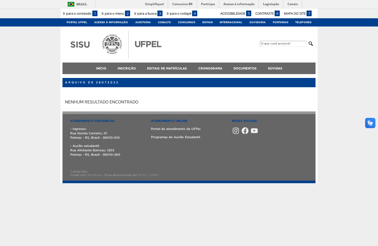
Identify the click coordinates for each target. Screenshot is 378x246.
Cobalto (164, 22)
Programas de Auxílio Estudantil (175, 137)
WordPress (95, 175)
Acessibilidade (235, 13)
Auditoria (143, 22)
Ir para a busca (147, 13)
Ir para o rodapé (181, 13)
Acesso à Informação (111, 22)
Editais (207, 22)
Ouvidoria (257, 22)
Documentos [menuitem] (245, 68)
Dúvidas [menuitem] (275, 68)
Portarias (280, 22)
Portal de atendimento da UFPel (175, 128)
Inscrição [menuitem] (127, 68)
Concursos (186, 22)
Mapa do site (297, 13)
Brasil (81, 4)
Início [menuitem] (101, 68)
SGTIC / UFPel (148, 175)
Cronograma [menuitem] (210, 68)
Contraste (266, 13)
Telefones (303, 22)
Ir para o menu (115, 13)
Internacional (231, 22)
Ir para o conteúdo (79, 13)
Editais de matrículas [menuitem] (167, 68)
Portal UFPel (77, 22)
